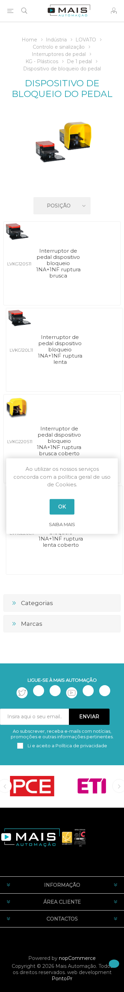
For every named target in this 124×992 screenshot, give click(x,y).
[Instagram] (55, 690)
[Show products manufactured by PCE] (32, 786)
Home (29, 40)
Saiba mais (62, 524)
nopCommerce (77, 958)
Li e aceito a (67, 745)
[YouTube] (71, 692)
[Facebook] (38, 690)
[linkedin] (88, 690)
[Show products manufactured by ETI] (92, 786)
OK (62, 507)
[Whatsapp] (104, 690)
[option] (32, 786)
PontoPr (62, 978)
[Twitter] (22, 692)
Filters (63, 186)
